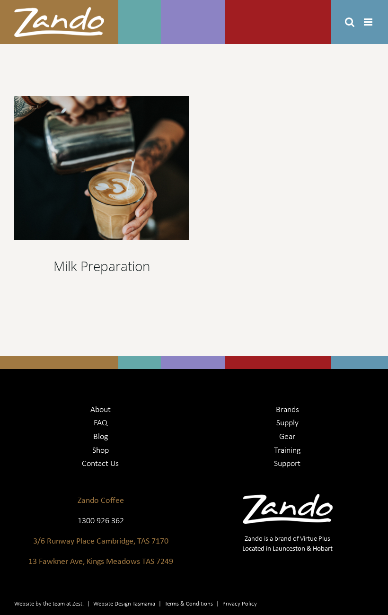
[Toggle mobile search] (349, 22)
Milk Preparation (101, 266)
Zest (77, 603)
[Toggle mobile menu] (369, 22)
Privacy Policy (239, 603)
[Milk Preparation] (101, 168)
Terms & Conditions (189, 603)
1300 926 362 (101, 520)
